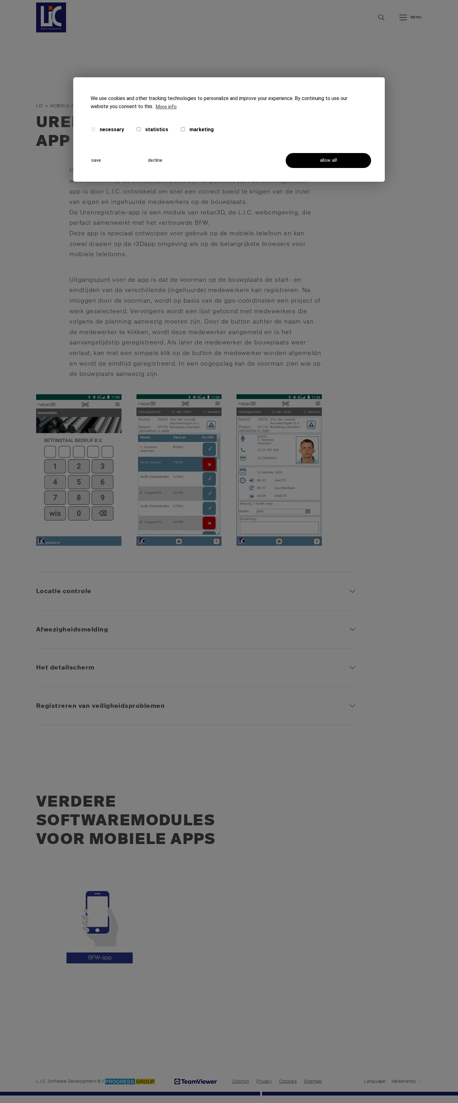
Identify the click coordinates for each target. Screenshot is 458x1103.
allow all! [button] (328, 160)
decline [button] (155, 160)
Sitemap (313, 1081)
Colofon (240, 1081)
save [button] (96, 160)
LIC (39, 105)
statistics (156, 129)
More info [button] (166, 107)
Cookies (288, 1081)
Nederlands (404, 1081)
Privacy (264, 1081)
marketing (201, 129)
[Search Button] (381, 17)
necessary (111, 129)
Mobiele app (65, 105)
